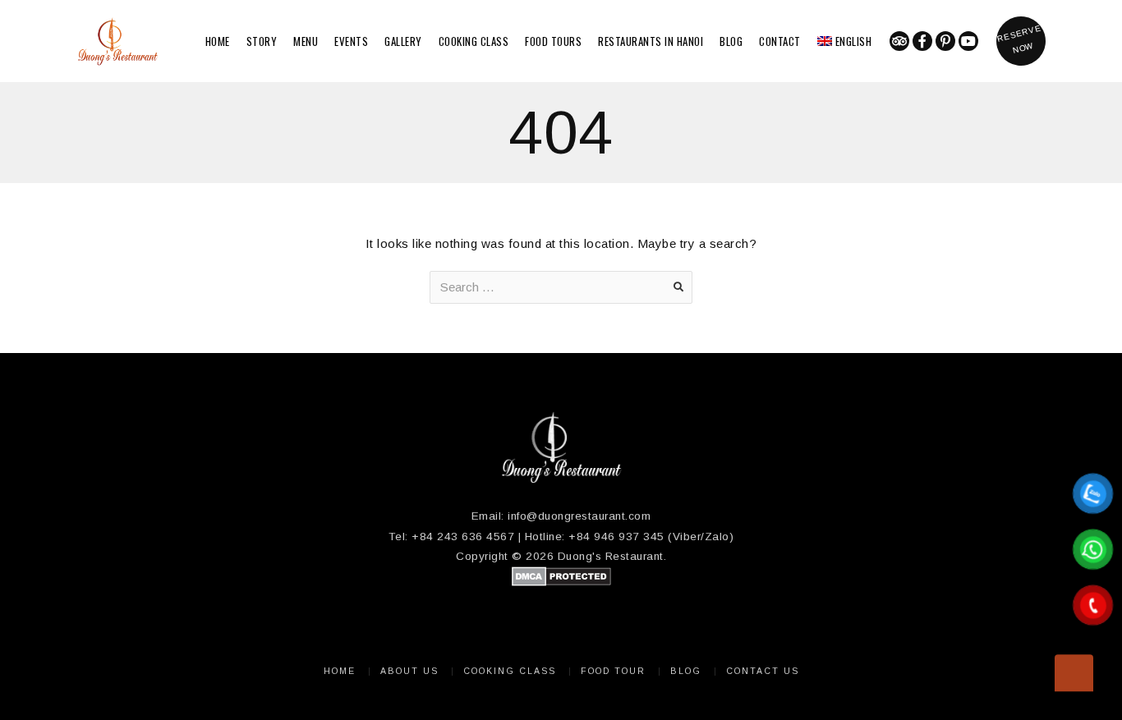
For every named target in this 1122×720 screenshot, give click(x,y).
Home (217, 41)
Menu (305, 41)
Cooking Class (474, 41)
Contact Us (762, 671)
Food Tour (613, 671)
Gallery (403, 41)
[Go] (678, 287)
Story (262, 41)
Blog (731, 41)
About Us (409, 671)
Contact (780, 41)
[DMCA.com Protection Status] (561, 582)
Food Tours (553, 41)
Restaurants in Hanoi (650, 41)
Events (351, 41)
